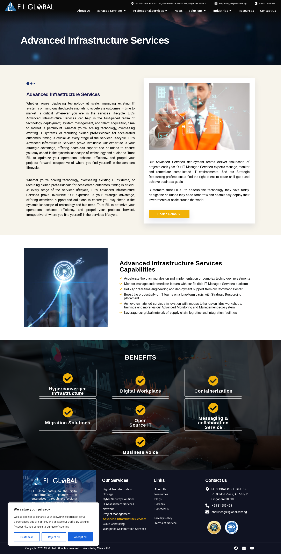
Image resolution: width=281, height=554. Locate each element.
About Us (83, 10)
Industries (220, 10)
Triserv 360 (103, 548)
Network (108, 509)
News (178, 10)
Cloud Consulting (114, 524)
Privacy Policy (163, 518)
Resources (246, 10)
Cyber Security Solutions (119, 499)
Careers (159, 504)
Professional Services (148, 10)
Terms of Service (165, 523)
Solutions (195, 10)
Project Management (116, 514)
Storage (108, 494)
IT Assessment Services (118, 504)
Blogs (158, 499)
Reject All (54, 537)
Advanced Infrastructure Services (124, 519)
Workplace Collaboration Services (124, 528)
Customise (27, 537)
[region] (53, 524)
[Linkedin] (244, 548)
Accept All (80, 537)
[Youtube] (252, 548)
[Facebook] (236, 548)
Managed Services (109, 10)
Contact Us (268, 10)
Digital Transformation (117, 489)
